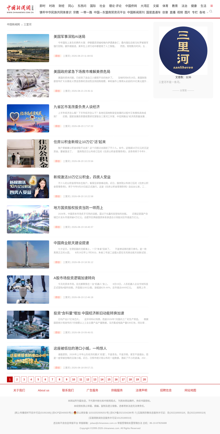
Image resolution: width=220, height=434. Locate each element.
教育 (175, 6)
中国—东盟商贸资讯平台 (110, 12)
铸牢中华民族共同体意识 (56, 12)
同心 (71, 6)
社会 (102, 6)
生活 (203, 6)
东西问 (82, 6)
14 (101, 379)
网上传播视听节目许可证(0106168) (33, 412)
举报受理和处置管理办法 (129, 423)
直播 (173, 12)
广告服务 (92, 390)
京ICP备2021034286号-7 (123, 412)
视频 (180, 12)
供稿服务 (117, 390)
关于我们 (19, 390)
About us (43, 390)
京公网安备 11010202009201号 (93, 412)
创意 (165, 12)
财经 (61, 6)
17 (123, 379)
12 (87, 379)
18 (130, 379)
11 (80, 379)
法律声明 (141, 390)
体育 (165, 6)
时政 (52, 6)
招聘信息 (166, 390)
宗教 (76, 12)
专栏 (195, 12)
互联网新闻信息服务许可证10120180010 (110, 418)
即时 (42, 6)
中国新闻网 (13, 24)
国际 (93, 6)
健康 (194, 6)
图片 (187, 12)
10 (73, 379)
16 (116, 379)
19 (137, 379)
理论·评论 (115, 6)
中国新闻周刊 (136, 12)
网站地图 (190, 390)
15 (109, 379)
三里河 (66, 56)
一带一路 (86, 12)
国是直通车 (153, 12)
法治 (184, 6)
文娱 (156, 6)
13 (94, 379)
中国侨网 (131, 6)
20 (144, 379)
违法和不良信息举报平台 (65, 423)
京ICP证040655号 (62, 412)
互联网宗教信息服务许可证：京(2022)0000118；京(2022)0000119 (171, 412)
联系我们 (68, 390)
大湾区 (145, 6)
